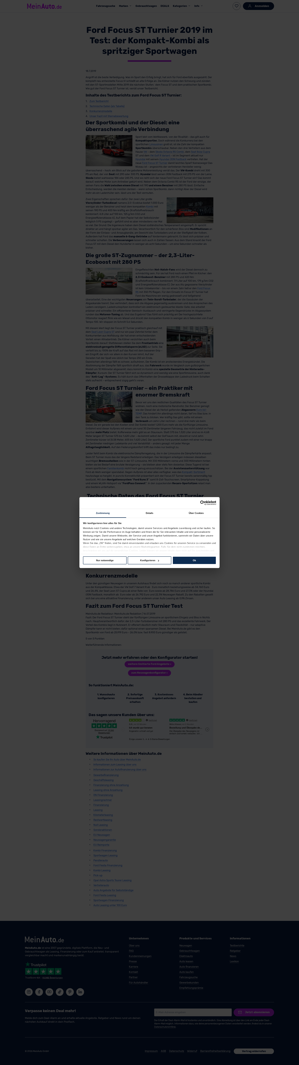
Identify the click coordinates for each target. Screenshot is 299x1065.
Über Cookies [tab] (196, 513)
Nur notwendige (105, 560)
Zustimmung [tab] (103, 513)
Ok (194, 560)
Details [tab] (149, 513)
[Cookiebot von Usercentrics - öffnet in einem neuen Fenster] (202, 503)
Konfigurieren (147, 560)
